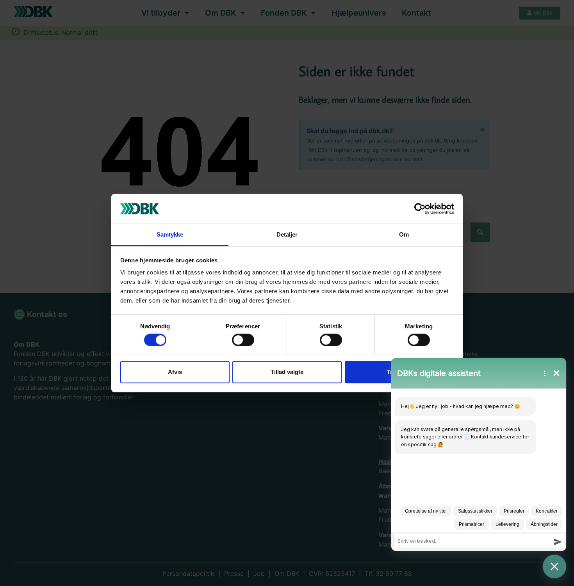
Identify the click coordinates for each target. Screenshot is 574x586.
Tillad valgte (287, 372)
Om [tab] (404, 234)
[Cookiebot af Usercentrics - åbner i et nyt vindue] (420, 209)
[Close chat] (554, 566)
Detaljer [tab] (287, 234)
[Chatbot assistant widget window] (478, 454)
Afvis (175, 372)
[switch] (243, 339)
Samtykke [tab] (170, 234)
